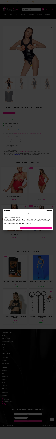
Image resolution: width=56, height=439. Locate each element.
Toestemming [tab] (11, 213)
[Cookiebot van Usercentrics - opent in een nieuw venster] (47, 210)
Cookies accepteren (44, 227)
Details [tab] (28, 213)
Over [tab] (44, 213)
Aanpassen (27, 227)
